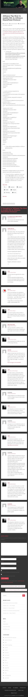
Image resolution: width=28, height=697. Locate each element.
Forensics (7, 652)
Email (2, 561)
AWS (6, 642)
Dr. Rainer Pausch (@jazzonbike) (15, 216)
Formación (7, 655)
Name (2, 557)
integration (7, 657)
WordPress (22, 695)
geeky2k (9, 350)
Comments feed (6, 626)
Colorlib (13, 695)
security (6, 665)
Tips (5, 672)
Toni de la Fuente (13, 23)
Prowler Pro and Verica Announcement (11, 610)
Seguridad (10, 25)
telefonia (6, 670)
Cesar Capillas (11, 228)
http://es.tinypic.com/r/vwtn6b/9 (14, 362)
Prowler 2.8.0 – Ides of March (9, 613)
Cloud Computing (8, 645)
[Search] (23, 595)
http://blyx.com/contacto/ (13, 445)
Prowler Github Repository (10, 690)
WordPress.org (6, 629)
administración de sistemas (10, 637)
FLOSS (6, 650)
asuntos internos (8, 640)
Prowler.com (23, 687)
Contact (4, 687)
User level (7, 678)
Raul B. (9, 289)
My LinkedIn (15, 687)
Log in (4, 621)
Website (2, 566)
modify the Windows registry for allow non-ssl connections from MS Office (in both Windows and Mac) (13, 33)
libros (6, 660)
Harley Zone (20, 690)
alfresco (4, 203)
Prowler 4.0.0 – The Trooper (9, 605)
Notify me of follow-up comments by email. (10, 572)
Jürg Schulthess (11, 324)
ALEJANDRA (10, 504)
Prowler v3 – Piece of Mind (8, 608)
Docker (6, 647)
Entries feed (5, 624)
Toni (9, 271)
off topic (6, 662)
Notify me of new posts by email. (8, 576)
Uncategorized (8, 675)
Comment (3, 541)
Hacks (8, 203)
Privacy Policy (14, 693)
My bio (9, 687)
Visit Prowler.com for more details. (10, 603)
